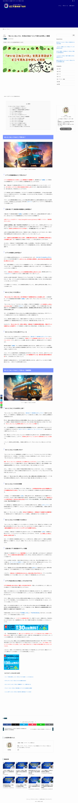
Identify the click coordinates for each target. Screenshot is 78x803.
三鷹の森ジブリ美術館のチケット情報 (19, 124)
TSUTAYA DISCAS (35, 612)
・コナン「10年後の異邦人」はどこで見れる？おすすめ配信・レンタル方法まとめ (18, 676)
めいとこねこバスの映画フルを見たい (19, 123)
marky (9, 749)
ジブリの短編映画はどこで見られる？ (19, 108)
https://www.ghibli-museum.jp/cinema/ (27, 219)
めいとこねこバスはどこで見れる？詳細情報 (19, 116)
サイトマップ (48, 799)
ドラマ (59, 76)
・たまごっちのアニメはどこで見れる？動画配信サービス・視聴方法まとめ (17, 684)
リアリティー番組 (61, 79)
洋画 (59, 81)
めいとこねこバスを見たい (17, 113)
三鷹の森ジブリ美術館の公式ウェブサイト (39, 336)
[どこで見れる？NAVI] (15, 6)
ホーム (28, 799)
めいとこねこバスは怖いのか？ (18, 120)
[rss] (72, 1)
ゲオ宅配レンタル (24, 612)
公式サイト (29, 201)
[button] (7, 724)
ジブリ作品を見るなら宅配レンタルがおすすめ (21, 126)
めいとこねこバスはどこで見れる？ (17, 106)
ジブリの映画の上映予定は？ (17, 111)
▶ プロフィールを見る (66, 129)
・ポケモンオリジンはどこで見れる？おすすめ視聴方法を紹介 (15, 680)
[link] (18, 750)
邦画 (59, 84)
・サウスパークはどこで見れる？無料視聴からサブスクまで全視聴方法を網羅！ (18, 688)
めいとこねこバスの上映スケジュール (19, 114)
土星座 (20, 214)
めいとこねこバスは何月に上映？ (18, 118)
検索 (73, 35)
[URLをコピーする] (49, 724)
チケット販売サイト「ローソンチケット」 (33, 429)
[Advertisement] (39, 19)
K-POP (59, 71)
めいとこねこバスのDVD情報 (17, 121)
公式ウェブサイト (46, 505)
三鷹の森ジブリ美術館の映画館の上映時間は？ (21, 109)
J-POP (59, 68)
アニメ (5, 38)
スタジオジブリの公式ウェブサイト (43, 257)
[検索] (74, 1)
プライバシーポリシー (35, 799)
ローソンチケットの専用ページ (16, 562)
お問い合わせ (42, 799)
